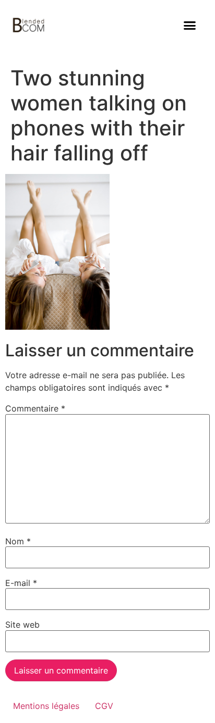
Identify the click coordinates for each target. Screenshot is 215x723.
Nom (18, 541)
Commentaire (35, 408)
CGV (104, 706)
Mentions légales (46, 706)
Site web (22, 624)
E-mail (21, 583)
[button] (190, 25)
